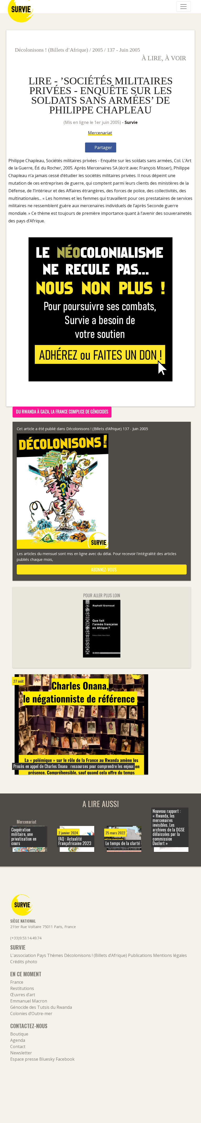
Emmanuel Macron (28, 1001)
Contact (17, 1046)
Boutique (19, 1034)
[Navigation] (183, 6)
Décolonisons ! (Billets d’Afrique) (51, 50)
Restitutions (22, 988)
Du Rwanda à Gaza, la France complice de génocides (62, 411)
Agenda (17, 1040)
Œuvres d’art (22, 995)
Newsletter (21, 1053)
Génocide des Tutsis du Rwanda (41, 1007)
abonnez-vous (103, 569)
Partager (102, 147)
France (16, 982)
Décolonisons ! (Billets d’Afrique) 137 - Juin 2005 (107, 428)
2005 (97, 50)
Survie (131, 122)
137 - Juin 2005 (123, 50)
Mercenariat (100, 133)
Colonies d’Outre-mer (31, 1013)
